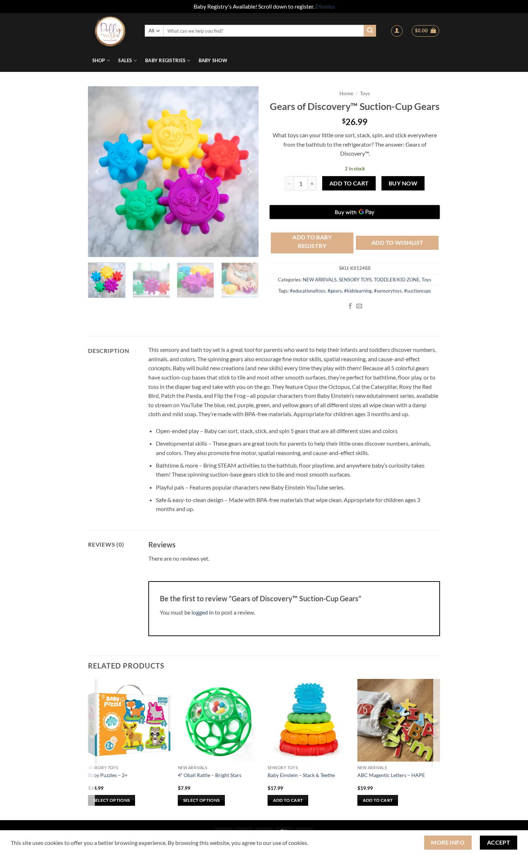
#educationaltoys (307, 291)
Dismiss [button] (325, 6)
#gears (335, 291)
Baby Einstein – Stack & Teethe (301, 775)
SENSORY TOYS (355, 279)
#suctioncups (417, 291)
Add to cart (349, 183)
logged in (202, 612)
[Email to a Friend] (359, 306)
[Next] (248, 172)
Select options (111, 800)
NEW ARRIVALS (320, 279)
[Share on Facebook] (350, 306)
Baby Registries (165, 60)
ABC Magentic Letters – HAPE (391, 775)
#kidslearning (358, 291)
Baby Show (213, 60)
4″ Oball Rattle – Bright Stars (209, 775)
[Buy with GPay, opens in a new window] (354, 212)
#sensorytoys (388, 291)
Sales (125, 60)
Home (346, 93)
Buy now (403, 183)
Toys (365, 93)
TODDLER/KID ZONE (397, 279)
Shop (98, 60)
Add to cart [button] (288, 800)
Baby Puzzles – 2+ (108, 775)
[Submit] (370, 31)
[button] (397, 31)
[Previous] (98, 172)
